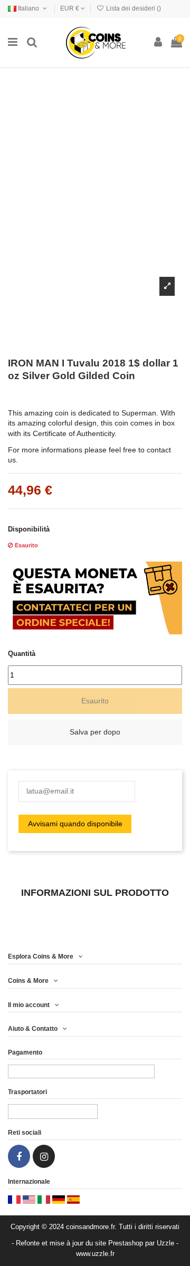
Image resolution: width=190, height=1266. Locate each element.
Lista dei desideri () (132, 8)
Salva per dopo (95, 732)
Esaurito (95, 701)
